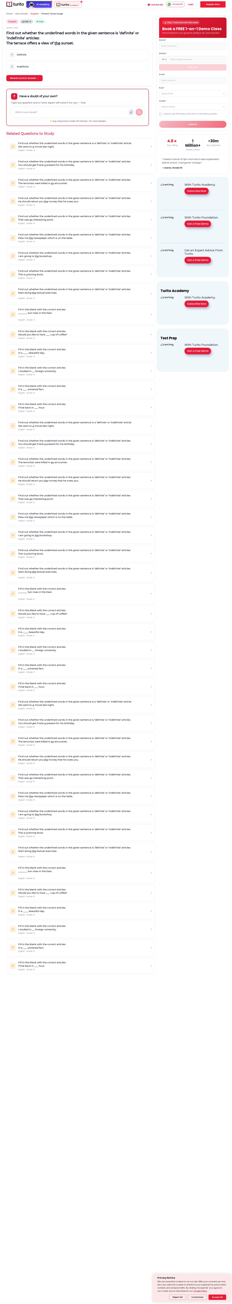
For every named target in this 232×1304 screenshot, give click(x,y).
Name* (162, 39)
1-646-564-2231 (157, 5)
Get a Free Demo (197, 223)
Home (9, 13)
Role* (161, 87)
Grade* (162, 100)
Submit (192, 124)
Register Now (213, 4)
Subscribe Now (196, 191)
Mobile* (163, 53)
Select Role (167, 93)
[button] (77, 55)
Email (161, 74)
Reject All (178, 1297)
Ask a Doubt (21, 13)
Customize (197, 1297)
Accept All (217, 1297)
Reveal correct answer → (24, 78)
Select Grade (168, 106)
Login (190, 4)
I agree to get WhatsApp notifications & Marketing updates (190, 113)
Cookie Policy (200, 1291)
